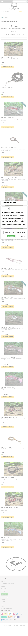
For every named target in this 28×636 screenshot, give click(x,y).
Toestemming (6, 208)
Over (17, 208)
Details (12, 208)
